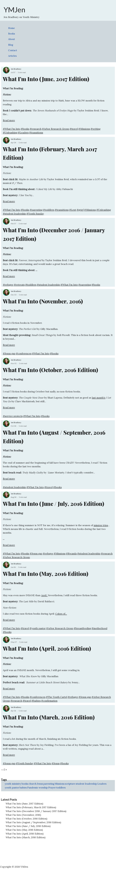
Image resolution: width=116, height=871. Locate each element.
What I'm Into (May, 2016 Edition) (24, 829)
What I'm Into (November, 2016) (23, 814)
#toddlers (48, 209)
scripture (70, 783)
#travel (74, 128)
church (32, 783)
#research (35, 128)
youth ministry (13, 783)
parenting (48, 783)
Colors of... (61, 613)
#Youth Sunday (35, 213)
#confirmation (49, 700)
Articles (12, 55)
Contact (12, 50)
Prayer (52, 787)
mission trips (101, 525)
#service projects (13, 416)
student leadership (86, 783)
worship (43, 787)
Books (11, 33)
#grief (80, 209)
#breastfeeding (82, 628)
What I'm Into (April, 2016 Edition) (25, 833)
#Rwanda (71, 553)
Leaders (101, 783)
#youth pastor (37, 628)
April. (44, 595)
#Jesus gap (9, 353)
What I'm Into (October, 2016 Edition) (26, 818)
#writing (95, 128)
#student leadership (14, 213)
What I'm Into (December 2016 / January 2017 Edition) (36, 811)
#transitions (36, 132)
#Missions (84, 128)
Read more (9, 120)
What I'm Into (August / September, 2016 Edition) (33, 822)
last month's (98, 397)
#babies (36, 700)
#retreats (19, 284)
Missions (60, 783)
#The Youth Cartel (56, 697)
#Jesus (56, 763)
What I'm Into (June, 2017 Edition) (24, 803)
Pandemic (32, 787)
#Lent (72, 209)
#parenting (36, 209)
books (25, 783)
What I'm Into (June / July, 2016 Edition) (28, 826)
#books (25, 128)
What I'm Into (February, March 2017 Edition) (31, 807)
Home (11, 28)
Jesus (40, 783)
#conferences (24, 353)
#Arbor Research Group (55, 128)
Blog (10, 44)
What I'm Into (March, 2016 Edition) (25, 837)
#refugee (8, 284)
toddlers (61, 787)
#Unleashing (10, 132)
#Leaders (23, 132)
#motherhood (99, 628)
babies (23, 787)
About (11, 39)
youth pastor (12, 787)
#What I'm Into (11, 128)
